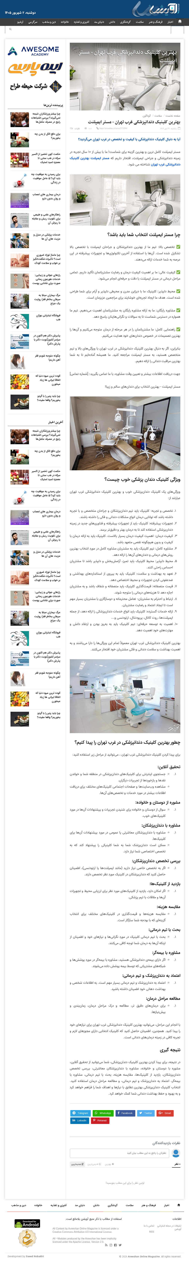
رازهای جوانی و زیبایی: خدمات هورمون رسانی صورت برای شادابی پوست (46, 279)
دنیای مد (99, 22)
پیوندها (177, 29)
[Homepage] (180, 22)
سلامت (140, 22)
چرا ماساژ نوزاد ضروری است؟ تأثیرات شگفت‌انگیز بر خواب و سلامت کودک (46, 259)
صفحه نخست (173, 116)
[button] (10, 29)
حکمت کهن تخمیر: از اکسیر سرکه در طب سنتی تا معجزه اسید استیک (46, 158)
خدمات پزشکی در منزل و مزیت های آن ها (46, 237)
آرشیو (20, 22)
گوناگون (147, 116)
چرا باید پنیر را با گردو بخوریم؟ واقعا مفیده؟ (48, 398)
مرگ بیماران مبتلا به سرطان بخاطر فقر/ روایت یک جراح (47, 299)
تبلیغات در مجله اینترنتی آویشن (169, 1227)
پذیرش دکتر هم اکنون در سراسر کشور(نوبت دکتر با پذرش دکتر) (47, 340)
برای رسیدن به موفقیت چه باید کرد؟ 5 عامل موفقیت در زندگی (45, 178)
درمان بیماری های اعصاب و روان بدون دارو (46, 196)
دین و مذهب (49, 22)
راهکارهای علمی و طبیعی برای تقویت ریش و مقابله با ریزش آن (46, 219)
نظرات (77, 128)
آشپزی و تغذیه (81, 22)
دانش (112, 22)
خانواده (65, 22)
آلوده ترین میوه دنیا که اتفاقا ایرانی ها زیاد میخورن (47, 380)
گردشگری (125, 22)
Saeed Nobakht (35, 1256)
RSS (151, 1232)
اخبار (170, 22)
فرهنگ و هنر (155, 22)
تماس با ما (149, 1226)
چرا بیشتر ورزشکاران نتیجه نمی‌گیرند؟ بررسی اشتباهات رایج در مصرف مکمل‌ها (45, 118)
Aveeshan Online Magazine (144, 1257)
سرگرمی (32, 22)
